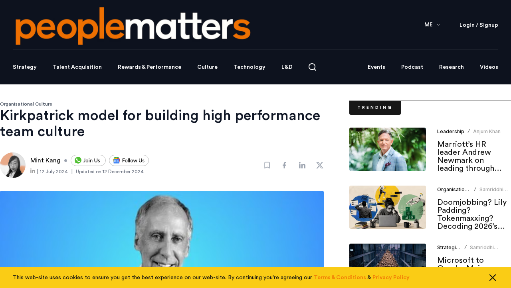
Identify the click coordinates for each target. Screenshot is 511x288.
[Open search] (312, 67)
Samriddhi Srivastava (491, 192)
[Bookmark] (267, 165)
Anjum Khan (487, 131)
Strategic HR (452, 247)
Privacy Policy (391, 277)
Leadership (450, 131)
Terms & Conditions (340, 277)
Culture (207, 67)
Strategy (25, 67)
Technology (249, 67)
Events (376, 67)
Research (451, 67)
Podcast (412, 67)
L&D (287, 67)
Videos (489, 67)
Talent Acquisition (77, 67)
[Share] (285, 165)
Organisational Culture (26, 104)
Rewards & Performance (149, 67)
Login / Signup (479, 25)
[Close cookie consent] (492, 277)
